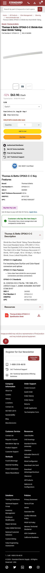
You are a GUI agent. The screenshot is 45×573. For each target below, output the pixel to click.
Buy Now (22, 137)
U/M (5, 102)
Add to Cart (22, 131)
